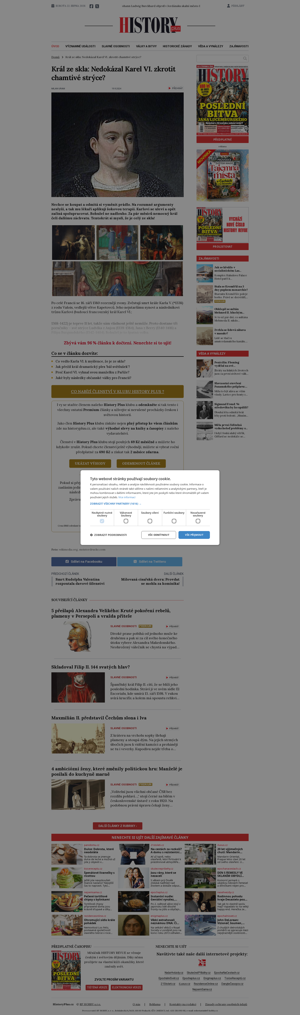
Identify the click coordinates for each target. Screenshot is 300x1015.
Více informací (126, 497)
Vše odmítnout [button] (158, 534)
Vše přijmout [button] (194, 534)
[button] (150, 503)
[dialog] (150, 507)
